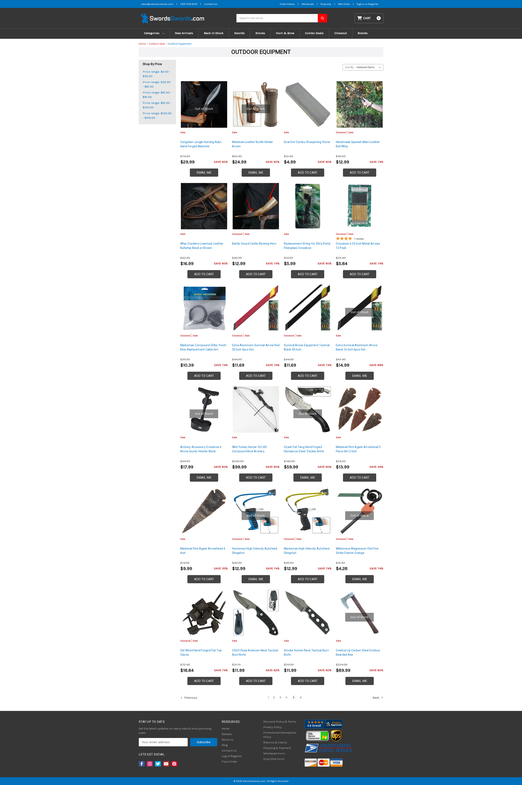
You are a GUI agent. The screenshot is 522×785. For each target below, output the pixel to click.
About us (227, 739)
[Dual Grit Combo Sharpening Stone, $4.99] (307, 104)
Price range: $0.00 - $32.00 (156, 74)
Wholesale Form (274, 753)
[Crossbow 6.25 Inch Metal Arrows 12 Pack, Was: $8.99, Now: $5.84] (359, 206)
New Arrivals (184, 33)
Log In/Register (232, 756)
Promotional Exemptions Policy (279, 735)
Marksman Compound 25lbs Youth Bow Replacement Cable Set (203, 347)
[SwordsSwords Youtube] (165, 763)
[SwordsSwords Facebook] (141, 763)
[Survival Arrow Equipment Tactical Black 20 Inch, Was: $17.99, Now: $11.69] (307, 308)
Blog (225, 745)
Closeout (340, 33)
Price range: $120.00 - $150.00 (157, 115)
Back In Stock (213, 33)
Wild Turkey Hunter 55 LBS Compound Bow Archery (249, 449)
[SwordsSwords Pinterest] (174, 763)
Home (225, 728)
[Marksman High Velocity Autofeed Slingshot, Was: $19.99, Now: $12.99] (307, 511)
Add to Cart (307, 172)
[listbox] (369, 67)
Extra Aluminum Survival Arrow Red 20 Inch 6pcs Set (256, 347)
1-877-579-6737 (188, 4)
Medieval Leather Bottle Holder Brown (252, 144)
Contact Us (211, 4)
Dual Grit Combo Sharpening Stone (307, 142)
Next (376, 697)
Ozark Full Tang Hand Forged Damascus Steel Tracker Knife (304, 449)
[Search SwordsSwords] (322, 18)
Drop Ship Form (273, 759)
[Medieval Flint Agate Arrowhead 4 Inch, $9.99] (204, 511)
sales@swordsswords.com (157, 4)
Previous (190, 697)
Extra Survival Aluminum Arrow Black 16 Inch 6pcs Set (356, 347)
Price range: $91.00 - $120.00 (157, 105)
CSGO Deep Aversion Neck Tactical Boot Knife (255, 652)
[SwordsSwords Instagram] (149, 763)
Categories (152, 33)
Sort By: (349, 67)
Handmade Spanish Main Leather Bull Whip (358, 144)
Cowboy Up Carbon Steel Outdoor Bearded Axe (358, 652)
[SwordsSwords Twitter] (157, 763)
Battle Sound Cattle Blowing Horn (254, 243)
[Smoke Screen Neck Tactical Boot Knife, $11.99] (307, 613)
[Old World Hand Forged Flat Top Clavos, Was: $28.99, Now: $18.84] (204, 613)
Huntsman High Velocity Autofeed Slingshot (254, 550)
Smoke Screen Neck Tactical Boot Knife (306, 652)
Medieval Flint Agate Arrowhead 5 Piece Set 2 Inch (358, 449)
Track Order (229, 761)
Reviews (227, 734)
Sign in (361, 4)
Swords (239, 33)
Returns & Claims (275, 742)
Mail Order (344, 4)
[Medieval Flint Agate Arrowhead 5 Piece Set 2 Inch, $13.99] (359, 409)
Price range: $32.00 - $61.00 (156, 84)
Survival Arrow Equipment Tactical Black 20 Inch (307, 347)
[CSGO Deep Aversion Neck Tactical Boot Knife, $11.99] (256, 613)
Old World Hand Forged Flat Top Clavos (201, 652)
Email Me (204, 172)
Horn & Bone (285, 33)
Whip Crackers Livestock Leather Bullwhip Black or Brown (201, 245)
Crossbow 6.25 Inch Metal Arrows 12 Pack (358, 245)
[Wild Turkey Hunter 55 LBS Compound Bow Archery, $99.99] (256, 409)
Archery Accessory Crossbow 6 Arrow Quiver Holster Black (201, 449)
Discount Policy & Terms (279, 721)
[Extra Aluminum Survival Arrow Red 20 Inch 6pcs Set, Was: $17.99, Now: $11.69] (256, 308)
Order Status (287, 4)
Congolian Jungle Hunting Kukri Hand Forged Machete (201, 144)
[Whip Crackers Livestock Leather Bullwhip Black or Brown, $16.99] (204, 206)
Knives (260, 33)
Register (373, 4)
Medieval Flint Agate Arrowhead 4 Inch (202, 550)
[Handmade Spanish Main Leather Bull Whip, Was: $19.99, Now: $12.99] (359, 104)
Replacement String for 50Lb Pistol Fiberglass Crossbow (307, 245)
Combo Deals (314, 33)
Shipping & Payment (277, 748)
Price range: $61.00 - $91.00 (157, 95)
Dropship (326, 4)
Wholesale (308, 4)
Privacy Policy (272, 727)
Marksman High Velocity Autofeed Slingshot (307, 550)
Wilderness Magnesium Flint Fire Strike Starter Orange (357, 550)
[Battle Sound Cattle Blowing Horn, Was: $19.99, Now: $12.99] (256, 206)
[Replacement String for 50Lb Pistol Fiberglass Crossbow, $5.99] (307, 206)
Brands (363, 33)
